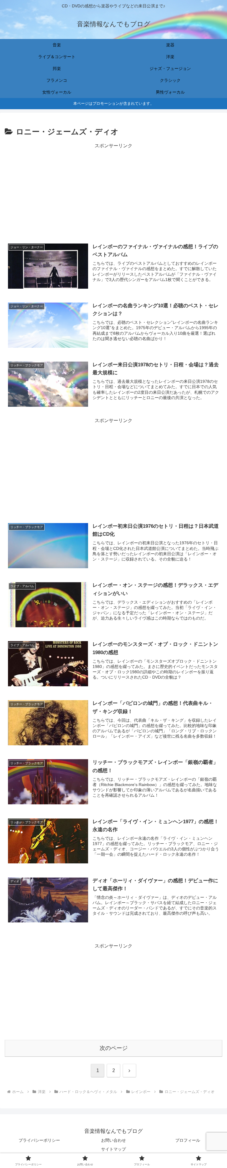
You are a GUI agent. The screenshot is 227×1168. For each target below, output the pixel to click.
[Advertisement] (113, 191)
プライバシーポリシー (39, 1140)
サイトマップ (113, 1149)
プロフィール (187, 1140)
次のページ (114, 1048)
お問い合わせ (113, 1140)
